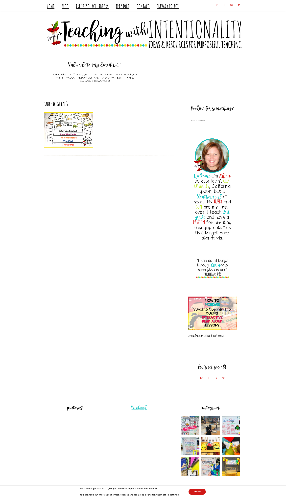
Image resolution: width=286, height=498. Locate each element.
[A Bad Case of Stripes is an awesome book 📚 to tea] (231, 425)
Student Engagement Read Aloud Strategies (206, 335)
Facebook (139, 408)
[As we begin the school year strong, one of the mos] (190, 466)
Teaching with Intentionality (143, 33)
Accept (197, 491)
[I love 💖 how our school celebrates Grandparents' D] (231, 466)
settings (174, 494)
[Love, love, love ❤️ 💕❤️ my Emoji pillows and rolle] (210, 446)
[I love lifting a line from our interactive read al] (210, 466)
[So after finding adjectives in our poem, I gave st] (190, 446)
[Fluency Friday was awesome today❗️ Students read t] (231, 446)
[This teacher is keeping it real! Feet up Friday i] (210, 425)
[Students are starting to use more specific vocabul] (190, 425)
